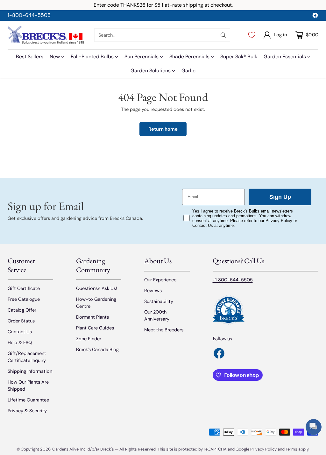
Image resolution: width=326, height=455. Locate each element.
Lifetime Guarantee (28, 400)
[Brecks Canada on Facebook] (315, 16)
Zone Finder (88, 339)
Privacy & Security (27, 411)
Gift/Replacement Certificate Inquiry (27, 357)
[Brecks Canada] (46, 35)
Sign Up (280, 197)
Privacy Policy (263, 449)
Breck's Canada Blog (97, 349)
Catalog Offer (22, 310)
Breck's (107, 449)
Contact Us (20, 332)
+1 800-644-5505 (233, 280)
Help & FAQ (20, 342)
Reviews (153, 290)
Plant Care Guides (95, 328)
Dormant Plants (92, 317)
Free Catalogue (24, 299)
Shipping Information (30, 371)
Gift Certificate (24, 288)
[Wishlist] (251, 35)
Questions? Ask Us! (96, 288)
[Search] (223, 35)
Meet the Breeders (163, 330)
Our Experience (160, 280)
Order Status (21, 321)
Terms (292, 449)
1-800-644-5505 (29, 15)
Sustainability (158, 301)
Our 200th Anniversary (156, 315)
